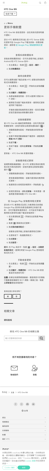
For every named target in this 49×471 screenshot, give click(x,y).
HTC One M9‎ (23, 392)
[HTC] (24, 2)
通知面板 (8, 320)
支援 (12, 392)
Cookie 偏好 (10, 468)
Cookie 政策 (30, 461)
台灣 (26, 411)
